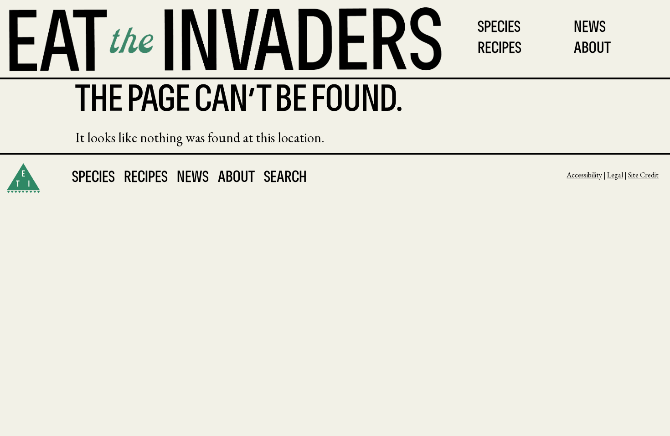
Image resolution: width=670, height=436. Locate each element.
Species (499, 28)
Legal (615, 175)
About (592, 49)
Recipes (499, 49)
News (590, 28)
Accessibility (584, 175)
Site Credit (643, 175)
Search (285, 178)
